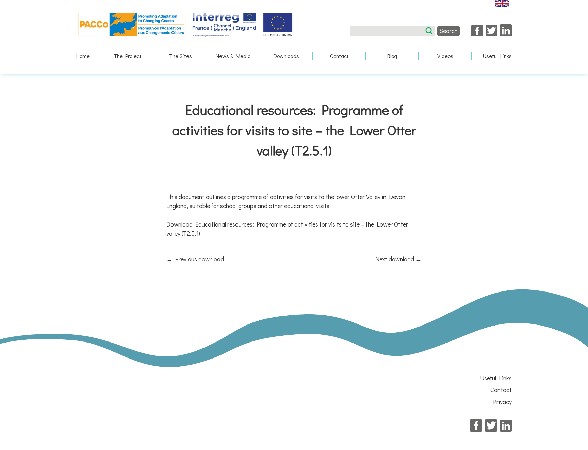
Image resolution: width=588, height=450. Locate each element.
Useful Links (497, 56)
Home (83, 56)
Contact (339, 56)
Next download (394, 259)
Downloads (286, 56)
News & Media (233, 56)
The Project (128, 56)
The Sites (180, 56)
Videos (445, 56)
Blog (392, 56)
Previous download (199, 259)
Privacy (502, 402)
